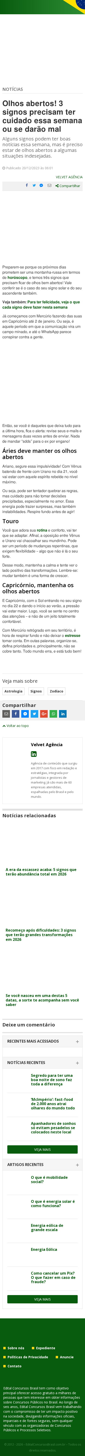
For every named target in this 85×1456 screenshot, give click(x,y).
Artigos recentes (25, 1164)
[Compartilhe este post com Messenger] (42, 185)
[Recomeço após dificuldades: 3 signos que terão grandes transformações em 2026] (42, 922)
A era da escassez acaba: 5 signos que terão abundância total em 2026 (41, 872)
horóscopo (17, 278)
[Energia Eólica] (17, 1255)
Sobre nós (16, 1348)
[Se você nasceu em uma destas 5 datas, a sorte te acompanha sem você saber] (42, 988)
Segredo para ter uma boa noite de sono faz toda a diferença (52, 1080)
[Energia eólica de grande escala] (17, 1230)
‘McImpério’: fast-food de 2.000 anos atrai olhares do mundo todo (53, 1104)
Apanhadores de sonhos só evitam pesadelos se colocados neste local (53, 1128)
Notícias (12, 89)
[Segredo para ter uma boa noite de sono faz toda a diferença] (17, 1080)
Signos (36, 691)
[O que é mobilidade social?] (17, 1182)
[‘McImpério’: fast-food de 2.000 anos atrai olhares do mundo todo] (17, 1105)
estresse (72, 636)
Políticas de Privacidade (28, 1357)
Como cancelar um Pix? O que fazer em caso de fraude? (53, 1277)
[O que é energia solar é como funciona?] (17, 1206)
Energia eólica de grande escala (47, 1227)
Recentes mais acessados (33, 1041)
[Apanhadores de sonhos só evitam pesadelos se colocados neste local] (17, 1129)
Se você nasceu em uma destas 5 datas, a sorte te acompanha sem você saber (42, 1000)
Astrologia (13, 691)
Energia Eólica (44, 1249)
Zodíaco (56, 691)
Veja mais (42, 1149)
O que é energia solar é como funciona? (53, 1203)
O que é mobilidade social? (49, 1179)
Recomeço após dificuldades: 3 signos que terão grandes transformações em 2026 (41, 935)
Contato (14, 1366)
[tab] (42, 1041)
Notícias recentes (26, 1062)
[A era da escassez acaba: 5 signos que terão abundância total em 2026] (42, 862)
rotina (42, 530)
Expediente (45, 1348)
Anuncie (67, 1357)
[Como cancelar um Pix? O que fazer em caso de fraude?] (17, 1278)
